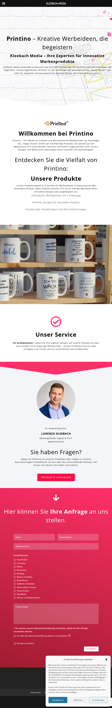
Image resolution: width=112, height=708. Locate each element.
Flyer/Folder (22, 560)
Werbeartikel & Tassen (26, 587)
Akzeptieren (58, 700)
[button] (106, 659)
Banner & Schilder (24, 577)
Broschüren (22, 570)
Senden (91, 648)
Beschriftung (22, 580)
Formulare (21, 563)
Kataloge (20, 573)
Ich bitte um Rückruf (25, 643)
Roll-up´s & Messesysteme (28, 598)
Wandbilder (21, 594)
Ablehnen (78, 700)
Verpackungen (23, 591)
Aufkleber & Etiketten (26, 584)
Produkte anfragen (56, 477)
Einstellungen (98, 700)
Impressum (35, 692)
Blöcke (20, 567)
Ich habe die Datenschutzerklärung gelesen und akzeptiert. (42, 636)
